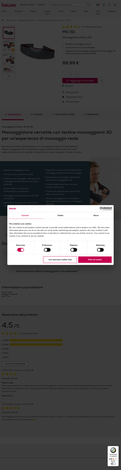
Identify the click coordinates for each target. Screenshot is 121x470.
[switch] (47, 250)
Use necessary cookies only (60, 260)
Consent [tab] (25, 215)
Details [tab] (60, 215)
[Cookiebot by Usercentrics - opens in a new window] (101, 208)
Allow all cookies (95, 260)
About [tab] (96, 215)
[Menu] (117, 447)
